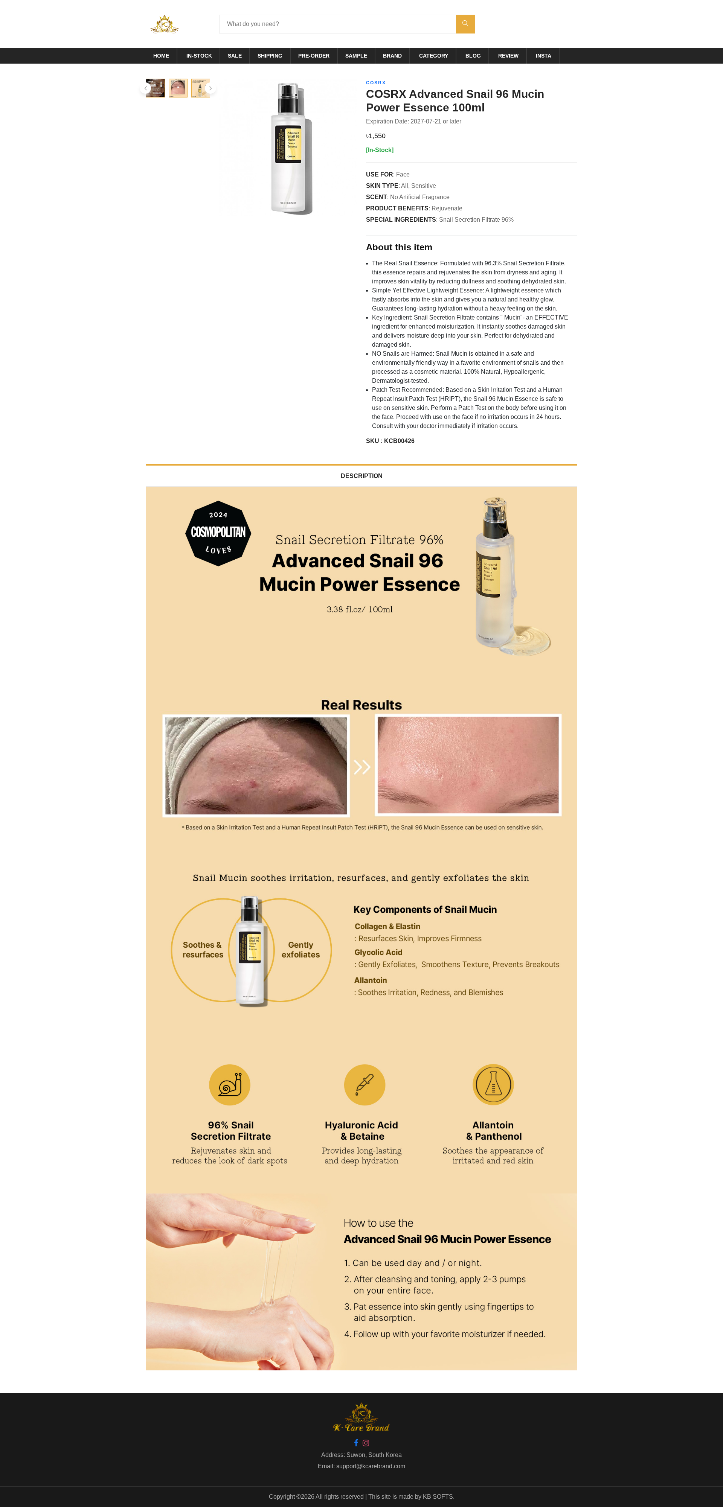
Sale (235, 56)
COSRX (376, 82)
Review (508, 56)
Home (161, 56)
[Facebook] (356, 1443)
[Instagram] (366, 1443)
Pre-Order (313, 56)
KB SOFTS (438, 1496)
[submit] (465, 24)
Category (433, 56)
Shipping (270, 56)
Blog (473, 56)
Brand (392, 56)
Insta (543, 56)
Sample (356, 56)
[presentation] (145, 88)
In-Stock (199, 56)
